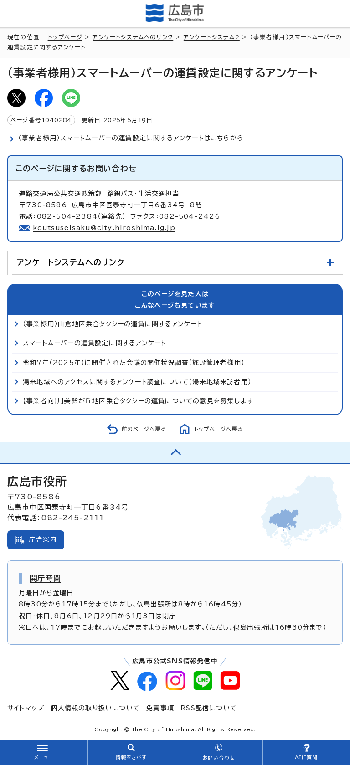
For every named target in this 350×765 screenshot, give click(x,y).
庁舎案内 (43, 539)
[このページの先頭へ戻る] (175, 452)
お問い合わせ (218, 757)
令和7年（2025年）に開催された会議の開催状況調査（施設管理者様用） (134, 362)
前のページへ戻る (144, 428)
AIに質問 (306, 757)
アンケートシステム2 (212, 37)
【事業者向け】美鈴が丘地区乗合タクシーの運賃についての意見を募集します (138, 401)
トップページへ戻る (218, 428)
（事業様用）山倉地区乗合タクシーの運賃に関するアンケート (113, 324)
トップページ (65, 37)
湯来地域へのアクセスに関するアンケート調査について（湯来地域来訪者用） (137, 382)
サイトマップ (25, 708)
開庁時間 (45, 578)
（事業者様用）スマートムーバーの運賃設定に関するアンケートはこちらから (130, 138)
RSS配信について (208, 708)
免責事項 (160, 708)
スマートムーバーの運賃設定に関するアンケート (94, 343)
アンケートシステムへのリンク (133, 37)
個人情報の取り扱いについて (95, 708)
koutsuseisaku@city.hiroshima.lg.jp (104, 228)
